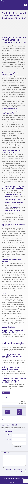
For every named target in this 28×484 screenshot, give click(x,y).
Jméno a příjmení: (8, 435)
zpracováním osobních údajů (19, 469)
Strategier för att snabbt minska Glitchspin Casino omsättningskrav (14, 15)
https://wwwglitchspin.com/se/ (9, 108)
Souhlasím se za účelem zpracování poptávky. (16, 470)
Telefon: (8, 439)
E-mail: (9, 443)
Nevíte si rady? (19, 412)
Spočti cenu (6, 393)
